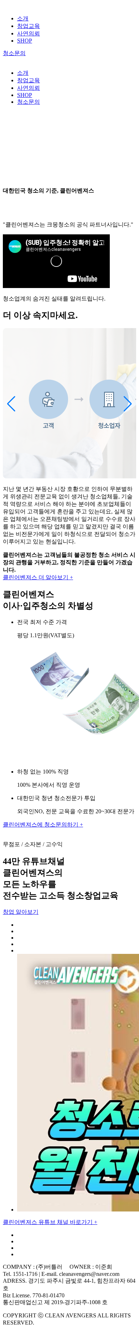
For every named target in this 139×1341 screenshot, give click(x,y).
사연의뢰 (28, 33)
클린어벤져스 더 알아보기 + (38, 577)
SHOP (24, 41)
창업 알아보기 (20, 912)
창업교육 (28, 26)
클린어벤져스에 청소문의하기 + (43, 824)
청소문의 (14, 53)
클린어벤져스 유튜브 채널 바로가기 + (50, 1222)
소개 (23, 18)
